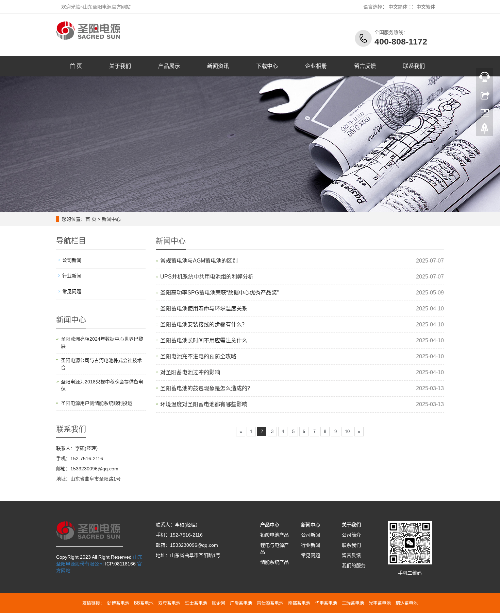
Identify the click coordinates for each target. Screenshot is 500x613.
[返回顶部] (484, 130)
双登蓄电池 (169, 603)
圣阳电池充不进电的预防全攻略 (198, 356)
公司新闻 (71, 260)
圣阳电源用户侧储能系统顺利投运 (96, 403)
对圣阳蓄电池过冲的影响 (190, 372)
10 (347, 431)
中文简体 (397, 7)
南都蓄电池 (299, 603)
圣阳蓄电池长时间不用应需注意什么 (203, 340)
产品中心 (269, 524)
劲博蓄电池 (118, 603)
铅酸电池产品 (274, 535)
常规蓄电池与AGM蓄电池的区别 (199, 261)
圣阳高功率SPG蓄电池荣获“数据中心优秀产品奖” (219, 292)
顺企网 (218, 603)
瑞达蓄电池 (407, 603)
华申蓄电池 (326, 603)
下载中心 (267, 66)
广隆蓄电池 (241, 603)
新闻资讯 (218, 66)
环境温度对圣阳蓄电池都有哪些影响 (203, 404)
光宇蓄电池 (380, 603)
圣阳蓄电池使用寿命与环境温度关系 (203, 308)
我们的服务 (354, 565)
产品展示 (169, 66)
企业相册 (316, 66)
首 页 (76, 66)
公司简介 (351, 535)
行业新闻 (71, 275)
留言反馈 (365, 66)
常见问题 (71, 291)
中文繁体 (425, 7)
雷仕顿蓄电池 (270, 603)
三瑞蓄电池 (353, 603)
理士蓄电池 (196, 603)
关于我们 (120, 66)
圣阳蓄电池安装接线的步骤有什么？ (203, 324)
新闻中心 (111, 219)
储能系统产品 (274, 562)
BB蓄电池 (143, 603)
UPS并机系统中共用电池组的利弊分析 (206, 277)
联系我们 (414, 66)
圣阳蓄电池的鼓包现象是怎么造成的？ (206, 388)
